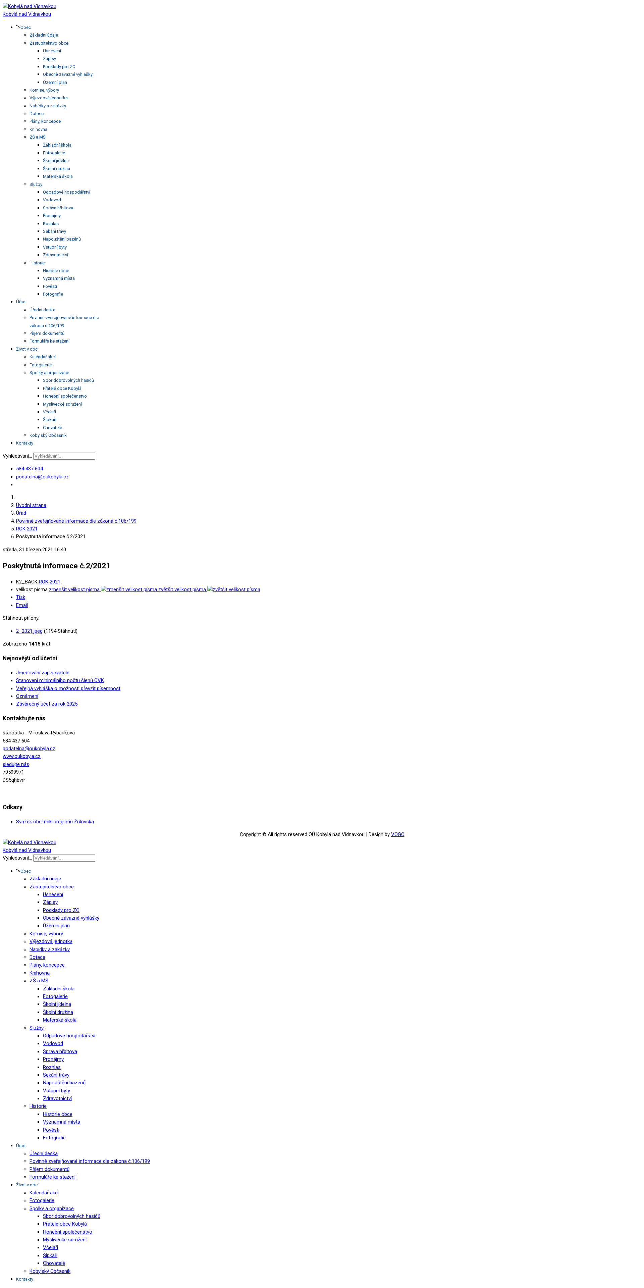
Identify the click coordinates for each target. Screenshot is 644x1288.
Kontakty (24, 443)
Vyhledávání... (17, 456)
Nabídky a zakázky (48, 105)
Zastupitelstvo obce (49, 43)
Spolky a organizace (49, 372)
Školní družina (56, 168)
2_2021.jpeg (29, 631)
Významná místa (59, 278)
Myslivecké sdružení (62, 404)
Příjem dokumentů (47, 333)
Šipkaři (49, 419)
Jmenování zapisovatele (42, 673)
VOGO (398, 834)
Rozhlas (51, 223)
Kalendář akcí (43, 356)
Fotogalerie (54, 152)
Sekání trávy (54, 231)
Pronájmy (52, 215)
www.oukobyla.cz (22, 756)
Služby (36, 184)
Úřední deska (42, 309)
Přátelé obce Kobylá (62, 388)
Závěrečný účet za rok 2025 (46, 704)
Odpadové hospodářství (66, 192)
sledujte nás (16, 764)
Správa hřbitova (58, 207)
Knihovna (38, 129)
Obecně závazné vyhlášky (68, 74)
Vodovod (52, 199)
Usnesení (52, 50)
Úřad (20, 301)
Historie (37, 262)
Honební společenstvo (65, 396)
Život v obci (27, 349)
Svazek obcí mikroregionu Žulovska (55, 822)
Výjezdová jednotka (49, 97)
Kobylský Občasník (48, 435)
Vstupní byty (55, 247)
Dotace (37, 113)
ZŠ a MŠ (38, 137)
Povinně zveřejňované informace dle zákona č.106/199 (90, 1161)
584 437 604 (29, 469)
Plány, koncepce (45, 121)
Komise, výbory (44, 90)
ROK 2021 (49, 582)
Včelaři (49, 411)
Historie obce (56, 270)
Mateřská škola (58, 176)
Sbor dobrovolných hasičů (68, 380)
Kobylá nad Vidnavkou (27, 14)
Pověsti (50, 286)
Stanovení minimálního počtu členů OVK (60, 680)
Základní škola (57, 145)
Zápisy (49, 58)
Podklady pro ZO (59, 66)
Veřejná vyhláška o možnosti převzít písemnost (68, 688)
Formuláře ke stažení (49, 341)
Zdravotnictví (55, 254)
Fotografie (53, 294)
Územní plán (55, 82)
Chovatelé (52, 427)
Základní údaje (44, 35)
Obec (25, 27)
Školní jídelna (56, 160)
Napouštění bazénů (62, 239)
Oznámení (27, 696)
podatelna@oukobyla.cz (42, 477)
